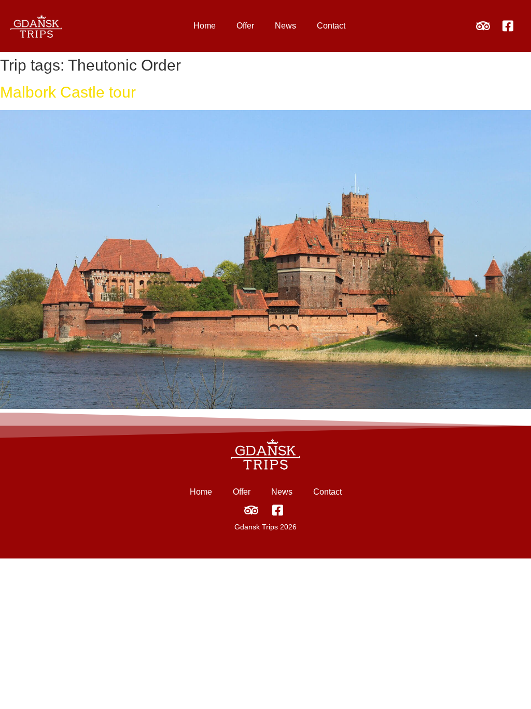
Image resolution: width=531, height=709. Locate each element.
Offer (245, 25)
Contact (331, 25)
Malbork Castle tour (68, 92)
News (285, 25)
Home (204, 25)
